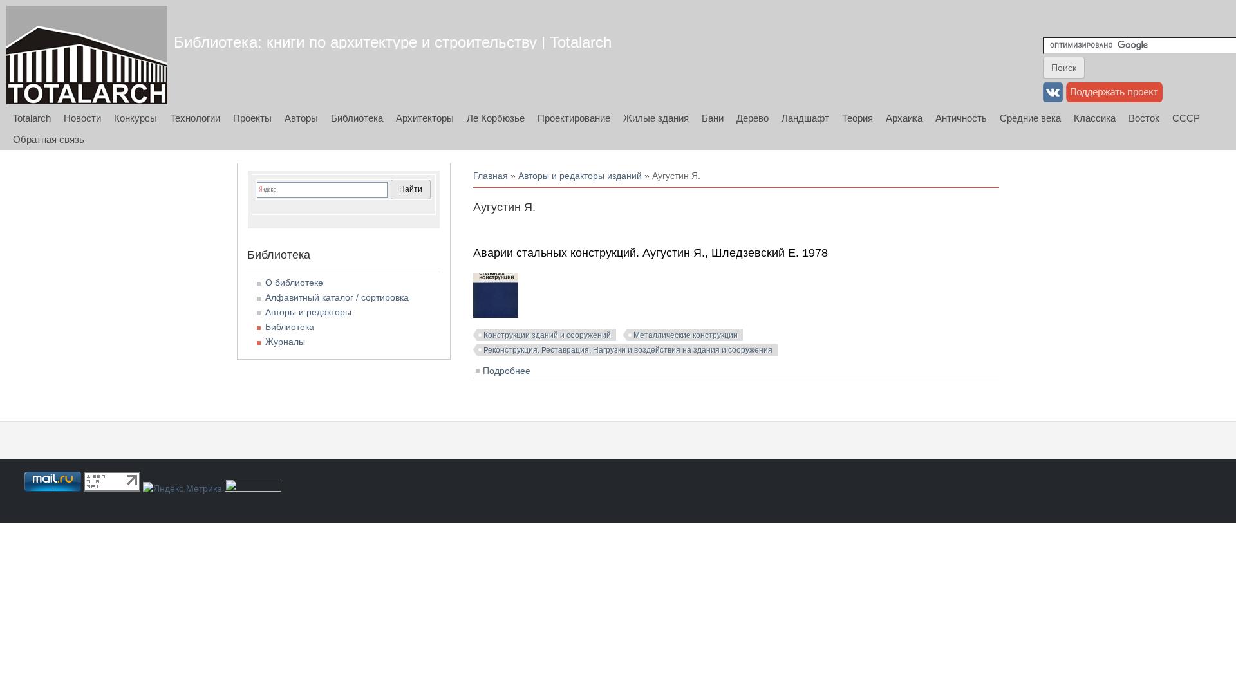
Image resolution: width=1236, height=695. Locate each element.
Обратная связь (48, 139)
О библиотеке (294, 282)
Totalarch (32, 118)
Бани (713, 118)
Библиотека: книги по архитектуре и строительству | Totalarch (393, 42)
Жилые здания (656, 118)
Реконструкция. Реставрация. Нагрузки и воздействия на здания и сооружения (627, 350)
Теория (857, 118)
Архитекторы (425, 118)
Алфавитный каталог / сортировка (337, 297)
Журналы (285, 342)
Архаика (904, 118)
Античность (961, 118)
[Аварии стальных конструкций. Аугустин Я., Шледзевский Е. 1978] (495, 315)
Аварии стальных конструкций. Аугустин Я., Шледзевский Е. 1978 (650, 252)
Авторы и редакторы (308, 312)
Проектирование (574, 118)
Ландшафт (805, 118)
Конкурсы (135, 118)
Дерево (752, 118)
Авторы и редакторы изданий (580, 176)
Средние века (1030, 118)
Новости (82, 118)
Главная (490, 176)
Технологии (195, 118)
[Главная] (86, 55)
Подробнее (506, 371)
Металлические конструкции (685, 335)
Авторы (301, 118)
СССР (1186, 118)
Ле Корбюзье (496, 118)
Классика (1095, 118)
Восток (1143, 118)
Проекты (252, 118)
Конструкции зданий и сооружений (547, 335)
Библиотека (357, 118)
